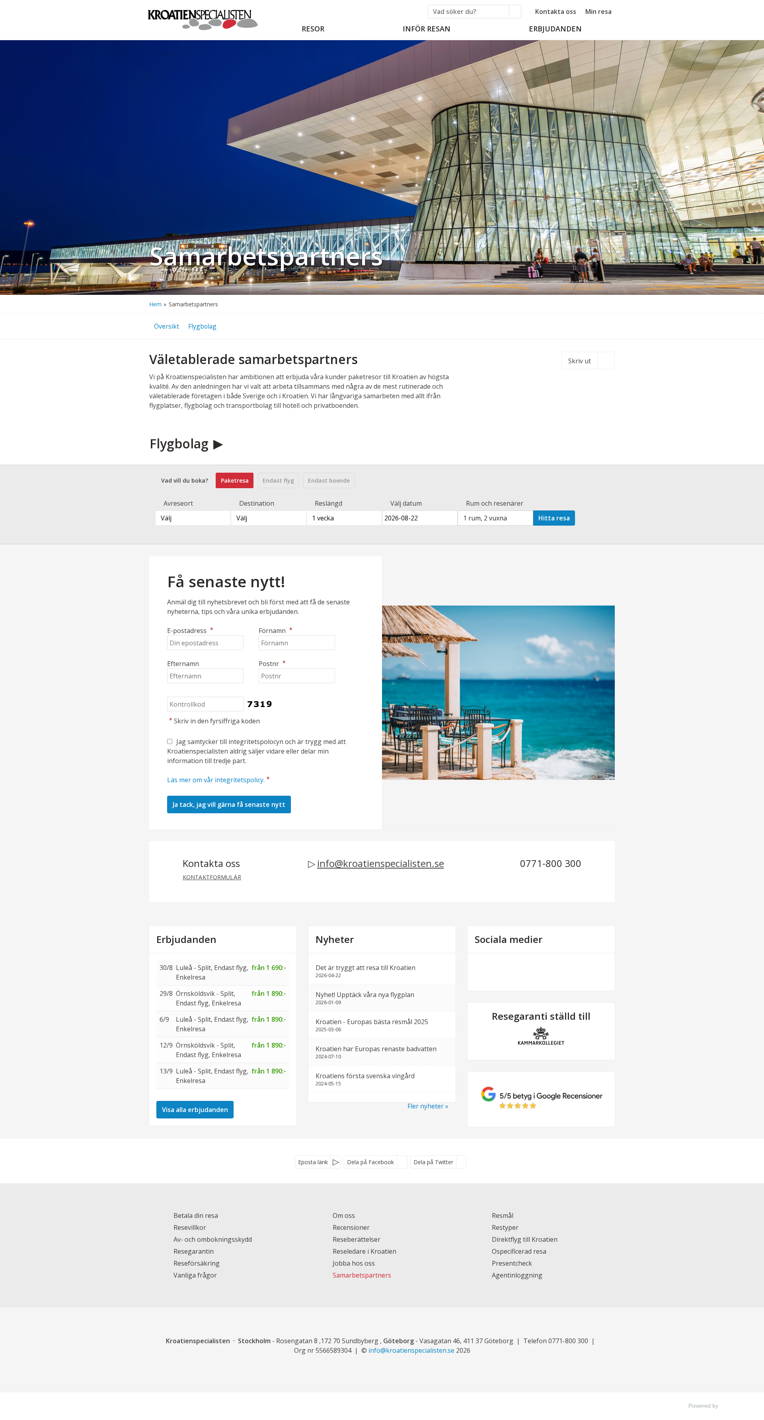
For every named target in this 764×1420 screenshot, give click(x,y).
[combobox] (193, 518)
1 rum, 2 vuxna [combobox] (485, 518)
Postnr (272, 663)
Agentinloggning (517, 1275)
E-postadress (190, 630)
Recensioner (351, 1227)
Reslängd (328, 503)
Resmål (502, 1215)
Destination (256, 503)
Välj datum (406, 503)
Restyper (505, 1227)
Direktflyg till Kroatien (524, 1239)
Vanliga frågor (195, 1275)
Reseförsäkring (196, 1263)
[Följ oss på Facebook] (533, 971)
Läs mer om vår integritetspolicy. (216, 779)
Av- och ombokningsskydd (212, 1239)
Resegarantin (193, 1251)
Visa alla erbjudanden (195, 1109)
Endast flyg (278, 480)
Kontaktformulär (212, 877)
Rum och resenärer (494, 503)
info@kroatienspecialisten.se (380, 863)
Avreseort (178, 503)
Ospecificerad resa (519, 1251)
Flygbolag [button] (202, 326)
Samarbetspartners (362, 1275)
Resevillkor (189, 1227)
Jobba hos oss (354, 1263)
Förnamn (275, 630)
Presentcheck (512, 1263)
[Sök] (515, 11)
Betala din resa (195, 1215)
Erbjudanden (186, 939)
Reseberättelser (356, 1239)
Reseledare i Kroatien (364, 1251)
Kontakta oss (555, 11)
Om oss (344, 1215)
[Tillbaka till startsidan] (203, 17)
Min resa (598, 11)
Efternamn (183, 663)
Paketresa (235, 480)
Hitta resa (554, 518)
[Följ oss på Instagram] (549, 971)
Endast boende (329, 480)
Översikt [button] (166, 326)
